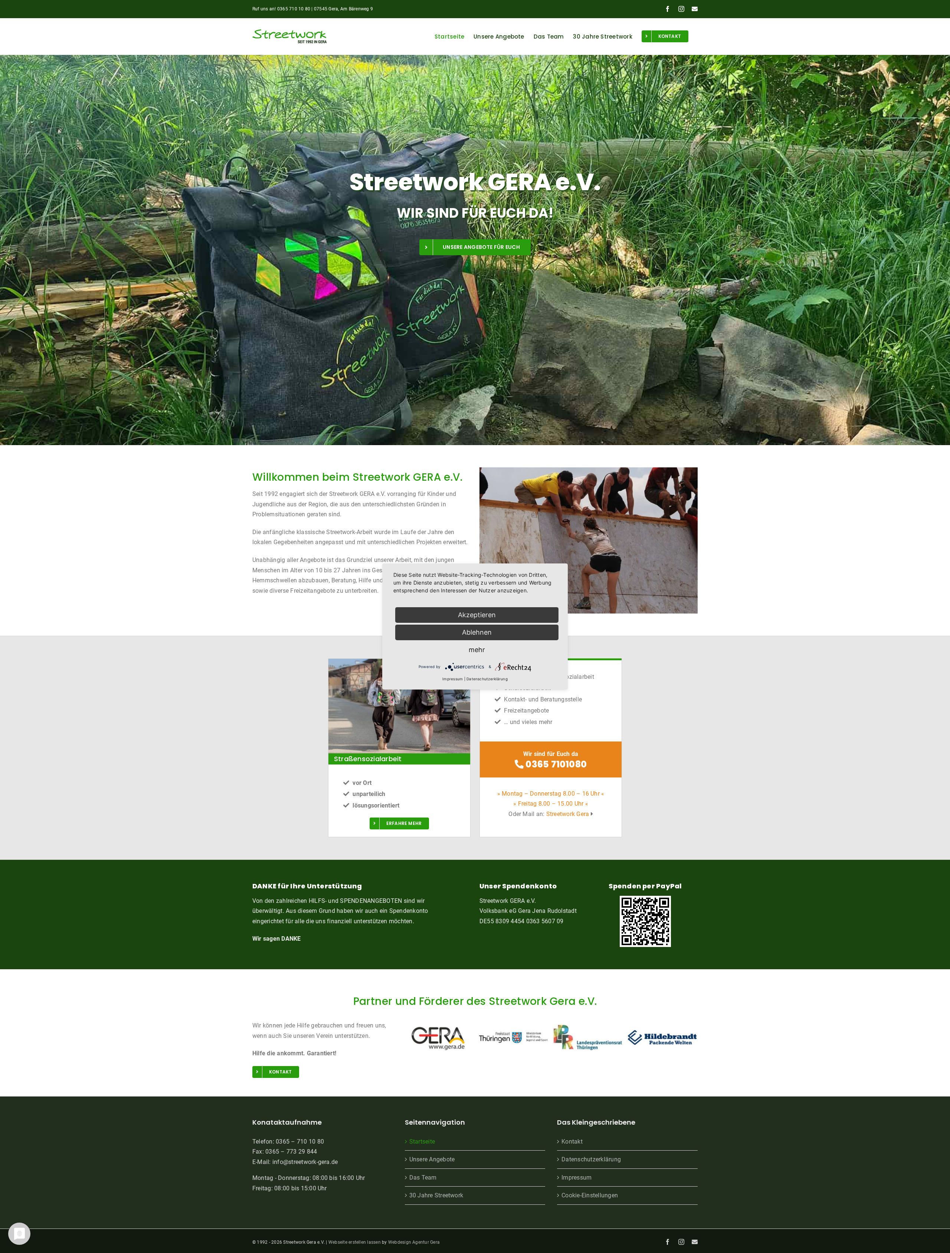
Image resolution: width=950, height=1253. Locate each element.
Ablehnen (477, 632)
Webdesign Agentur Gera (414, 1242)
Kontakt (572, 1141)
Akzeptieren (477, 615)
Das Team (423, 1177)
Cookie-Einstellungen (589, 1195)
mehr (477, 650)
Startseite (422, 1141)
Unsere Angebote (432, 1159)
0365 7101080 (555, 764)
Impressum (576, 1177)
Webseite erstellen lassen (354, 1242)
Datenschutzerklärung (591, 1159)
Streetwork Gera (567, 814)
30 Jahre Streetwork (436, 1195)
